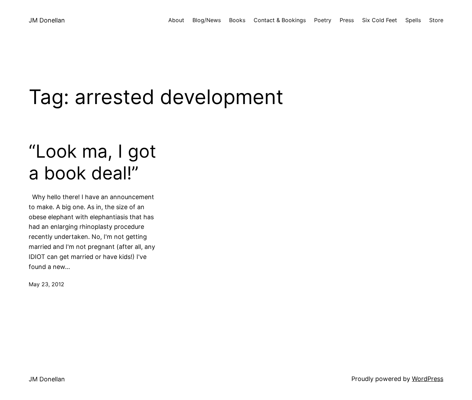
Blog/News (206, 20)
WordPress (427, 378)
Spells (413, 20)
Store (436, 20)
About (176, 20)
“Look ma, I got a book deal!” (92, 162)
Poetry (322, 20)
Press (347, 20)
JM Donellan (47, 20)
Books (237, 20)
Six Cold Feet (379, 20)
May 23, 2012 (46, 284)
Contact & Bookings (280, 20)
